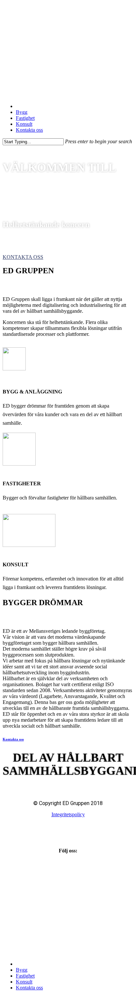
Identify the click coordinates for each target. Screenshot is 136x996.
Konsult (24, 981)
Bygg (21, 970)
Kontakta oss (13, 739)
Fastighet (25, 976)
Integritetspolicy (68, 814)
